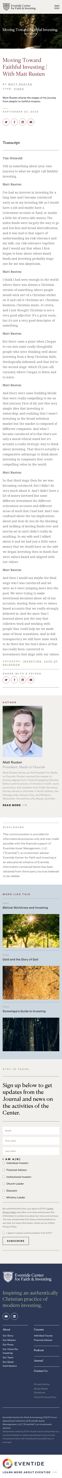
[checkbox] (31, 1180)
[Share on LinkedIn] (22, 122)
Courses (39, 1329)
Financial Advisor (43, 1340)
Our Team (8, 1357)
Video (19, 88)
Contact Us (40, 1370)
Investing (32, 661)
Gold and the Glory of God (20, 959)
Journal (38, 1360)
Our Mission (9, 1340)
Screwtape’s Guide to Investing (24, 1011)
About (6, 1329)
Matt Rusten (20, 84)
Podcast (39, 1350)
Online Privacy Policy (45, 1397)
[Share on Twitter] (6, 122)
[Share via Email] (30, 122)
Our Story (8, 1335)
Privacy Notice (42, 1384)
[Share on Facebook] (14, 122)
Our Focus (8, 1344)
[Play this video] (31, 31)
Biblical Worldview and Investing (25, 907)
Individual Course (43, 1335)
